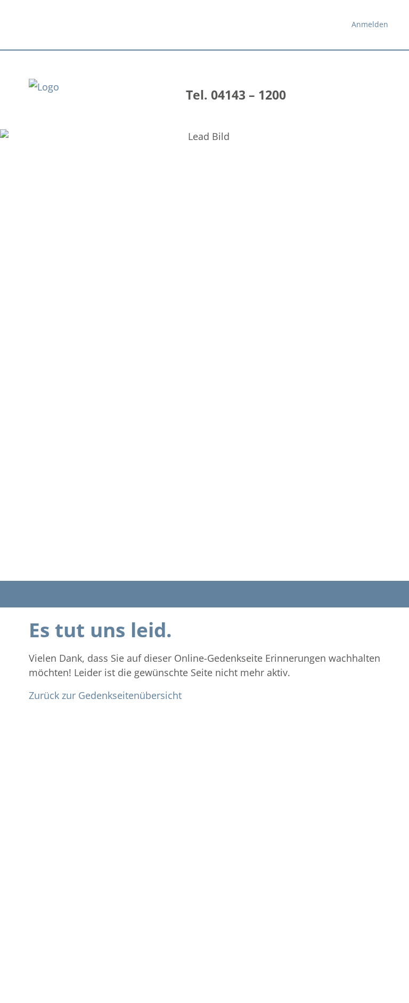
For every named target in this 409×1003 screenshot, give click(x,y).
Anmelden (369, 24)
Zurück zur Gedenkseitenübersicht (105, 695)
